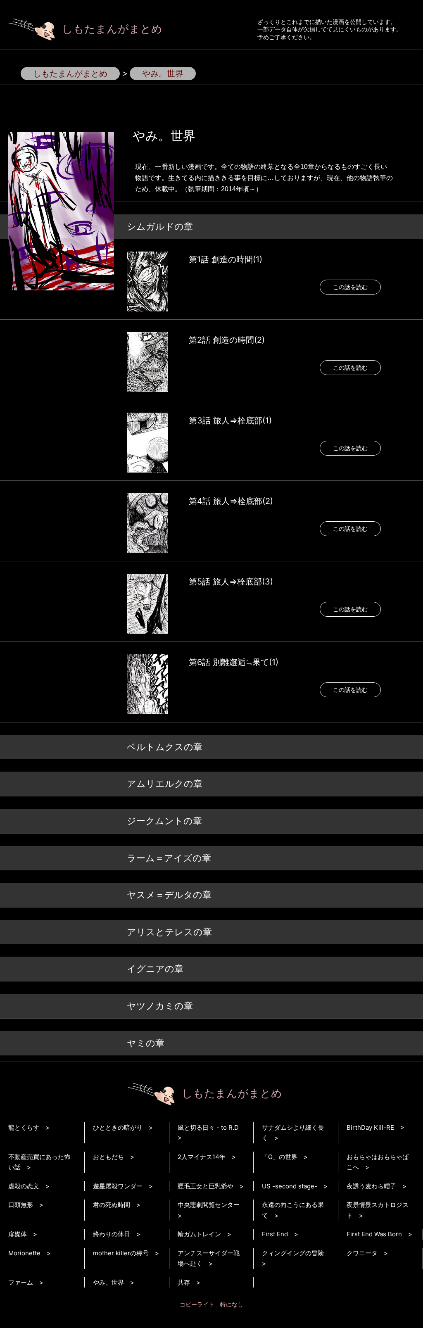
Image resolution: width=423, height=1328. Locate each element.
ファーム (20, 1282)
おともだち (108, 1157)
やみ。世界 (108, 1282)
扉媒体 (17, 1234)
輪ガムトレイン (199, 1234)
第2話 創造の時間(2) (227, 340)
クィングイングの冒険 (293, 1253)
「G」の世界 (279, 1157)
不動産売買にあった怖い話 (39, 1162)
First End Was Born (374, 1234)
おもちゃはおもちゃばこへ (378, 1162)
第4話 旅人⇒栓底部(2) (231, 501)
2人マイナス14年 (202, 1157)
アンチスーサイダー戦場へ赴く (209, 1258)
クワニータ (362, 1253)
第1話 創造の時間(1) (225, 259)
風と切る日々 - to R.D (208, 1127)
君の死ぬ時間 (111, 1205)
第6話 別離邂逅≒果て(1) (233, 662)
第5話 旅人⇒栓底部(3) (231, 582)
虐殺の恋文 (23, 1186)
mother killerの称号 (121, 1253)
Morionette (24, 1253)
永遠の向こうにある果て (293, 1210)
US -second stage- (289, 1186)
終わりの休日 (111, 1234)
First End (275, 1234)
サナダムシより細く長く (293, 1133)
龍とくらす (23, 1127)
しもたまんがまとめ (112, 28)
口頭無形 (20, 1205)
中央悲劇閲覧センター (209, 1205)
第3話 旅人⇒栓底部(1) (230, 420)
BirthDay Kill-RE (370, 1127)
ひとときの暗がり (118, 1127)
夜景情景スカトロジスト (378, 1210)
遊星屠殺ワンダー (118, 1186)
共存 (184, 1282)
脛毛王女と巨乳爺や (205, 1186)
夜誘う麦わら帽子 (371, 1186)
